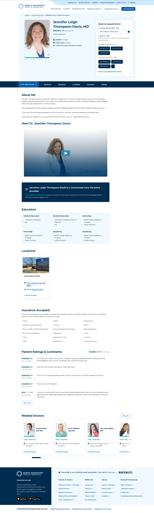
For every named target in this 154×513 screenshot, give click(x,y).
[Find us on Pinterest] (129, 472)
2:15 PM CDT (104, 48)
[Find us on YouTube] (131, 472)
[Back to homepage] (32, 6)
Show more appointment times (109, 71)
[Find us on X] (127, 472)
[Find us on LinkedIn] (124, 472)
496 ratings (69, 30)
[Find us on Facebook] (120, 472)
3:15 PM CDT (104, 53)
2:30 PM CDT (116, 48)
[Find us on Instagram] (122, 472)
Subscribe (111, 472)
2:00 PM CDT (104, 62)
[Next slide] (130, 439)
